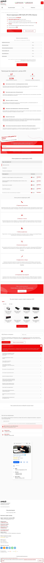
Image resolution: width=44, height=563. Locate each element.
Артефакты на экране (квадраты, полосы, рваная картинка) (12, 177)
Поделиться (2, 548)
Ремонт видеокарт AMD (10, 512)
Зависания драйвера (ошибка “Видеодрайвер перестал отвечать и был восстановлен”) (14, 181)
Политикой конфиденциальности (31, 423)
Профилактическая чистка (6, 42)
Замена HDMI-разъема (5, 53)
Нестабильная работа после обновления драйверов (11, 192)
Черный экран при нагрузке (7, 185)
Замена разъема (4, 56)
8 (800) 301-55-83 (4, 525)
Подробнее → (39, 177)
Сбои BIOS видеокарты (6, 188)
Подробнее (22, 250)
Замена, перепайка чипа (5, 50)
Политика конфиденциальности (21, 556)
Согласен (40, 560)
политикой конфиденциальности (26, 151)
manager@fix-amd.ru (5, 530)
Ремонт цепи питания (5, 45)
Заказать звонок (22, 291)
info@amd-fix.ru (4, 527)
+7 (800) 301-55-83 (19, 2)
